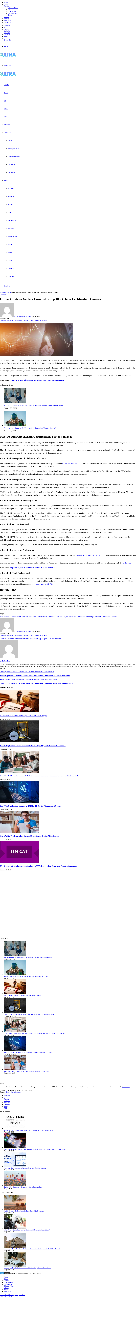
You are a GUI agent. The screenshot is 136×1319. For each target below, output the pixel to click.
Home (6, 2)
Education (11, 228)
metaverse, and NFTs (44, 584)
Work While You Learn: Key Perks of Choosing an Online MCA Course (29, 836)
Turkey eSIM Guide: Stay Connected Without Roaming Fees (23, 1187)
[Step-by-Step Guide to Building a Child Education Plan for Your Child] (15, 425)
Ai (5, 101)
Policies (6, 6)
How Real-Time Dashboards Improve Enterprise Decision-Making (25, 1168)
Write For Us (8, 20)
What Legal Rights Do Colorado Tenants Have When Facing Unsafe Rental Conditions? (32, 1249)
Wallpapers (11, 164)
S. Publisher (18, 316)
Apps (6, 109)
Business (11, 188)
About (6, 4)
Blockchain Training (84, 616)
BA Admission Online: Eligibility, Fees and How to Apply (23, 716)
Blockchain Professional (37, 616)
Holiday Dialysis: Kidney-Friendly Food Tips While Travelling (24, 1211)
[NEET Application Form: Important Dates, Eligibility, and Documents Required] (19, 742)
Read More (126, 1087)
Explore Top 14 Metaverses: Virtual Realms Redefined (33, 567)
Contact (6, 17)
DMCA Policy (8, 1284)
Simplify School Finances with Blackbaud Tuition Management (37, 380)
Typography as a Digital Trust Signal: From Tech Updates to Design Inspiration (29, 1130)
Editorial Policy (13, 8)
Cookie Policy (8, 1282)
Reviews (10, 204)
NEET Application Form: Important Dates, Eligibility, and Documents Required (33, 746)
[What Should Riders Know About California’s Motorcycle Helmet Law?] (15, 1228)
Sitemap (6, 18)
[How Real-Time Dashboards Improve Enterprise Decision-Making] (15, 1166)
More (6, 180)
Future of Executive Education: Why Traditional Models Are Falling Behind (33, 405)
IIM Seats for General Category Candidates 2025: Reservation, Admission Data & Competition (38, 866)
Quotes (10, 260)
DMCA (10, 9)
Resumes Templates (14, 156)
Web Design (12, 220)
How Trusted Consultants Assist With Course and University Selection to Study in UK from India (39, 776)
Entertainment (12, 236)
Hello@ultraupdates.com (13, 1092)
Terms (10, 15)
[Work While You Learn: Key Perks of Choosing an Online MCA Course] (19, 832)
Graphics (11, 276)
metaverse (127, 563)
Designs (7, 133)
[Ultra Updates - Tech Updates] (15, 56)
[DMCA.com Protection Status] (5, 1273)
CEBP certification (69, 464)
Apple (6, 117)
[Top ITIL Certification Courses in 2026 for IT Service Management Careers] (19, 802)
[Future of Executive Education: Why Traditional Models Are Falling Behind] (15, 403)
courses (114, 616)
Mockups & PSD (13, 148)
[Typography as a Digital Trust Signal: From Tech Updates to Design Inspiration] (15, 1128)
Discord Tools (8, 22)
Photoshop (11, 172)
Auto (9, 212)
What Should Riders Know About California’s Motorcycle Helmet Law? (27, 1230)
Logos (10, 140)
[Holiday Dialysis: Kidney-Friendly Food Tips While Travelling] (15, 1209)
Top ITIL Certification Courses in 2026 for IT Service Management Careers (30, 806)
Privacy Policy (12, 13)
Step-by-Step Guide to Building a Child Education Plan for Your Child (31, 428)
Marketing (11, 196)
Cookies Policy (13, 11)
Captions (11, 268)
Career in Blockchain (102, 616)
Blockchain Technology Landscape (61, 616)
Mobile (7, 125)
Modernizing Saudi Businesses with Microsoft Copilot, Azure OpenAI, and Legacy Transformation (35, 1149)
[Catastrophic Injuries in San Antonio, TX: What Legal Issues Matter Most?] (15, 1266)
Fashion (10, 244)
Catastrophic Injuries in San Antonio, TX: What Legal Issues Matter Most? (27, 1268)
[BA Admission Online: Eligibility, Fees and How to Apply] (19, 712)
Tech (6, 93)
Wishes (10, 252)
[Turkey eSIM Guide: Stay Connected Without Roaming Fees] (15, 1185)
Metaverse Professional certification (90, 555)
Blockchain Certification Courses (13, 616)
